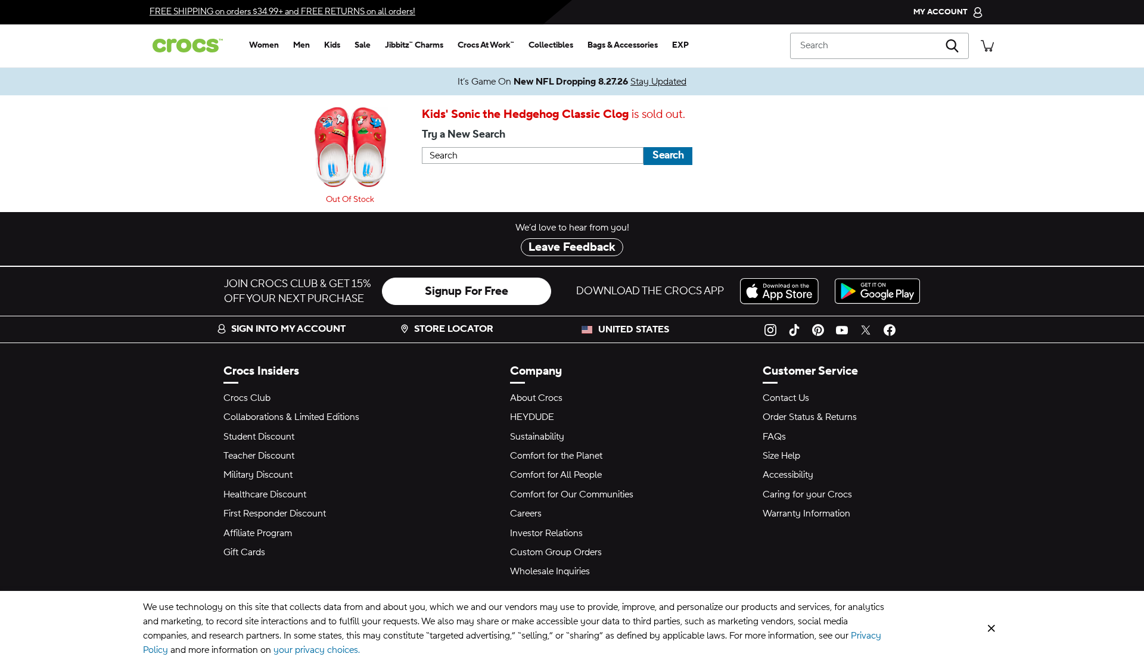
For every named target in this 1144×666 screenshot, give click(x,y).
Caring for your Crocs (807, 494)
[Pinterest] (818, 329)
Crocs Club (247, 398)
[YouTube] (842, 329)
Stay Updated (658, 82)
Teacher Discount (258, 456)
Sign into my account (288, 329)
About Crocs (536, 398)
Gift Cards (244, 552)
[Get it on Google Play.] (877, 291)
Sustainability (537, 437)
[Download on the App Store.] (782, 291)
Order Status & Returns (810, 417)
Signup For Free (466, 291)
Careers (526, 513)
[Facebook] (890, 329)
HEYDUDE (532, 417)
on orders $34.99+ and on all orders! (282, 11)
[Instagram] (770, 329)
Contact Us (786, 398)
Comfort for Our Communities (571, 494)
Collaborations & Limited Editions (291, 417)
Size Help (781, 456)
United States (633, 329)
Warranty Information (806, 513)
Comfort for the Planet (556, 456)
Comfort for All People (556, 475)
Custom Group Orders (556, 552)
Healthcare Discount (264, 494)
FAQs (774, 437)
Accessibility (788, 475)
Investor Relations (546, 533)
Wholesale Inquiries (550, 571)
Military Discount (258, 475)
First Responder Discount (274, 513)
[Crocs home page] (192, 45)
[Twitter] (866, 329)
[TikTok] (794, 329)
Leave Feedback (572, 247)
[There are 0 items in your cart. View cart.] (987, 46)
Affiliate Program (257, 533)
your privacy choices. (316, 650)
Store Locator (453, 329)
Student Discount (258, 437)
